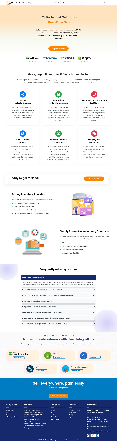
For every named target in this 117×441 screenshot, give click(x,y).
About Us (54, 410)
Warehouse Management (33, 415)
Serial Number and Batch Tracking (35, 423)
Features (66, 2)
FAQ (52, 415)
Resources (92, 2)
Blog (52, 412)
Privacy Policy (76, 440)
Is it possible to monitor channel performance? (39, 307)
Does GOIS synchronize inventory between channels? (42, 290)
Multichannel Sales (30, 417)
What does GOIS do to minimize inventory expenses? (42, 312)
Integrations (83, 2)
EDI (7, 415)
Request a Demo (58, 48)
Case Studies (55, 417)
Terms (68, 440)
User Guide (72, 412)
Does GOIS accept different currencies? (37, 301)
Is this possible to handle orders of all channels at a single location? (47, 295)
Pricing (101, 2)
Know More (18, 358)
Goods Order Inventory (21, 2)
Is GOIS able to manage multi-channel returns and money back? (46, 318)
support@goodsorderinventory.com (99, 431)
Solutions (74, 2)
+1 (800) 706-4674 (103, 422)
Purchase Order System (32, 410)
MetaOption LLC (46, 440)
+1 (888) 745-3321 (101, 419)
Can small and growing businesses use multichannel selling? (44, 324)
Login (70, 417)
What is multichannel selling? (33, 278)
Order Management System (33, 412)
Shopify (8, 412)
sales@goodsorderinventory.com (98, 426)
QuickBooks (10, 410)
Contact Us (107, 2)
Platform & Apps (57, 2)
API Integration (11, 417)
